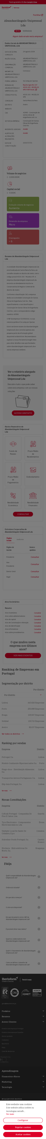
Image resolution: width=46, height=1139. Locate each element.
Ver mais (10, 1114)
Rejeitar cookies (23, 1127)
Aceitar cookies (23, 1134)
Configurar (23, 1120)
